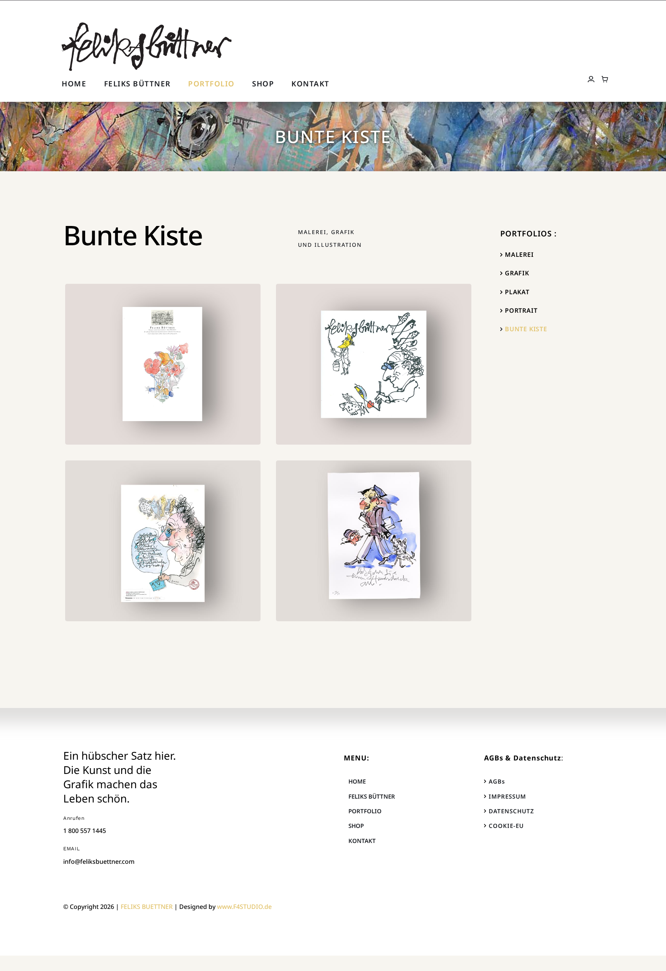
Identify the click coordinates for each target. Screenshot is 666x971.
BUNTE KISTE (526, 329)
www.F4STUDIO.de (244, 906)
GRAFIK (517, 273)
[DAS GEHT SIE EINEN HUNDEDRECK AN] (373, 541)
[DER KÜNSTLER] (373, 364)
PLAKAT (517, 292)
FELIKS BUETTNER (147, 906)
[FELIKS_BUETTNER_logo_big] (147, 24)
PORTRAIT (521, 310)
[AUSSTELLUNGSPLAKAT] (163, 541)
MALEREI (519, 254)
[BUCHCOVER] (163, 364)
